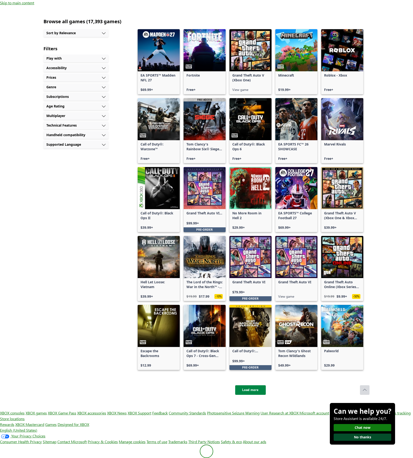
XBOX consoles (12, 412)
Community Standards (187, 412)
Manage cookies (132, 441)
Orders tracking (398, 412)
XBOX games (36, 412)
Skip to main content (17, 2)
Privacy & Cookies (103, 441)
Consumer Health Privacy (21, 441)
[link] (159, 61)
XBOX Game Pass (62, 412)
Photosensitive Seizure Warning (233, 412)
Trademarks (177, 441)
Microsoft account (314, 412)
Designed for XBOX (73, 424)
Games (51, 424)
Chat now (362, 427)
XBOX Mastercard (29, 424)
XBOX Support (139, 412)
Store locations (12, 418)
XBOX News (117, 412)
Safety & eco (231, 441)
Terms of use (157, 441)
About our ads (254, 441)
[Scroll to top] (365, 390)
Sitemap (49, 441)
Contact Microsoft (72, 441)
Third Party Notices (204, 441)
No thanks (362, 437)
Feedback (160, 412)
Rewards (7, 424)
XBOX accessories (91, 412)
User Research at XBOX (280, 412)
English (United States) (18, 430)
